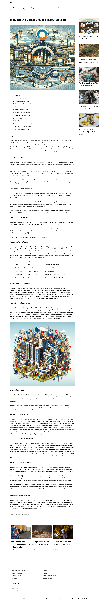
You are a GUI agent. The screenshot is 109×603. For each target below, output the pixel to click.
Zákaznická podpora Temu (22, 115)
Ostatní (60, 8)
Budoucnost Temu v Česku (22, 129)
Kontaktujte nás (26, 514)
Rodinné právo (77, 8)
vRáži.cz (12, 3)
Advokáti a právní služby (17, 8)
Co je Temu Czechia (20, 98)
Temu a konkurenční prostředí (23, 124)
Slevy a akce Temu (20, 118)
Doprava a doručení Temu (22, 107)
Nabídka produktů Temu (22, 101)
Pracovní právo (68, 8)
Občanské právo (42, 8)
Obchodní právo (52, 8)
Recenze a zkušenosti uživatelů (23, 126)
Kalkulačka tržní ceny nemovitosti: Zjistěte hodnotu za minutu (89, 132)
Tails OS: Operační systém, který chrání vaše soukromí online (20, 544)
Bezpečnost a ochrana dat (22, 121)
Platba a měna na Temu (21, 109)
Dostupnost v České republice (23, 104)
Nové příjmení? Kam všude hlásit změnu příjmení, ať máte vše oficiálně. (88, 36)
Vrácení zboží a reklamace (22, 112)
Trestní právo (86, 8)
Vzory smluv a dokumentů (17, 10)
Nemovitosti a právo (30, 8)
